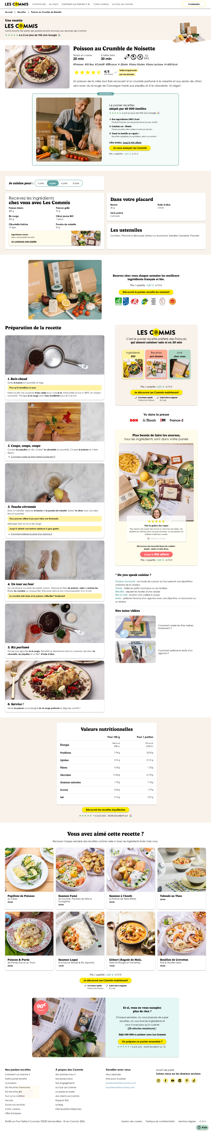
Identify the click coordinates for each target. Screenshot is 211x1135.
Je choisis (19, 1119)
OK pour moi (51, 1119)
